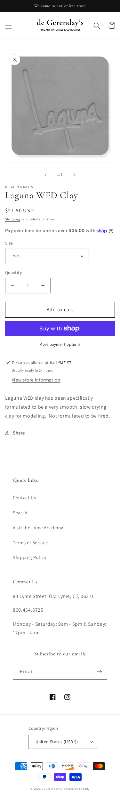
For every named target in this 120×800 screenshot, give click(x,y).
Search (20, 512)
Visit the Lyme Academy (38, 528)
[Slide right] (75, 175)
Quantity (13, 272)
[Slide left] (45, 175)
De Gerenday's (52, 789)
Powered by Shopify (75, 789)
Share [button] (19, 433)
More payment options (60, 344)
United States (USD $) (57, 741)
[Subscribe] (99, 672)
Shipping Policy (29, 557)
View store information (36, 380)
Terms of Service (30, 543)
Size (9, 243)
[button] (8, 25)
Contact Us (24, 497)
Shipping (12, 219)
